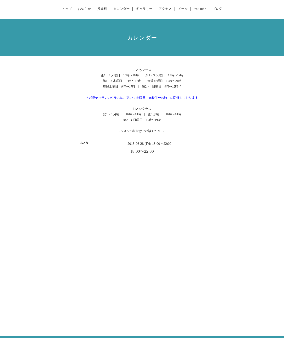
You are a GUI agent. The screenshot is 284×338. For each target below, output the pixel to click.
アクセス (165, 9)
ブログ (217, 9)
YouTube (200, 9)
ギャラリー (144, 9)
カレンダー (121, 9)
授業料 (102, 9)
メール (183, 9)
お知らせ (84, 9)
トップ (67, 9)
